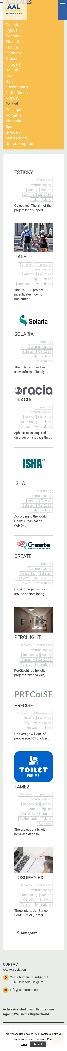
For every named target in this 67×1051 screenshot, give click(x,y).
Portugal (13, 109)
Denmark (14, 36)
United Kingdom (20, 143)
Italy (9, 81)
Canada (12, 24)
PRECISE (23, 705)
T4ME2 (21, 787)
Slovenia (13, 121)
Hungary (13, 64)
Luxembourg (17, 87)
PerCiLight (27, 637)
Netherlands (17, 92)
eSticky (23, 172)
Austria (12, 13)
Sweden (13, 132)
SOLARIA (24, 334)
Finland (12, 41)
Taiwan (12, 7)
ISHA (19, 483)
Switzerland (16, 138)
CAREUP (23, 257)
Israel (11, 75)
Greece (12, 58)
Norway (12, 98)
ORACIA (22, 400)
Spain (11, 126)
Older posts (29, 933)
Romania (14, 115)
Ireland (12, 70)
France (12, 47)
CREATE (22, 556)
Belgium (13, 19)
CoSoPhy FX (28, 878)
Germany (14, 53)
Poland (12, 104)
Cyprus (12, 30)
